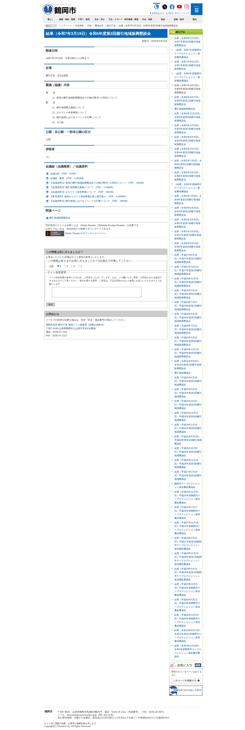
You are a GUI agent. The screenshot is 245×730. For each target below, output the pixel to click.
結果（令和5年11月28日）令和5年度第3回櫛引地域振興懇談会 (188, 117)
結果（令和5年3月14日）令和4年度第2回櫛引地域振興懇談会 (187, 152)
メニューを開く (196, 9)
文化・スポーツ (115, 19)
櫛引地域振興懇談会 (59, 217)
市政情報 (79, 25)
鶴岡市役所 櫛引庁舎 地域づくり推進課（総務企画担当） (76, 324)
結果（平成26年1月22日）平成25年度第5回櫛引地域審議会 (188, 428)
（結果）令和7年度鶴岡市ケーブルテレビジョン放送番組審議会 (187, 53)
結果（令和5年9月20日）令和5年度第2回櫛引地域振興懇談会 (187, 176)
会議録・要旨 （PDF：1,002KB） (68, 178)
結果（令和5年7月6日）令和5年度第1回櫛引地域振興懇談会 (188, 164)
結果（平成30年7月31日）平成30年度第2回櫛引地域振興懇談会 (188, 329)
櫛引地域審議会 (182, 372)
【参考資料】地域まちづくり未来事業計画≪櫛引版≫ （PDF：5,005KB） (89, 196)
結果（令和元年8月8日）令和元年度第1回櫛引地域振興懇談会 (187, 364)
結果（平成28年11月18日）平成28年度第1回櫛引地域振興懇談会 (188, 282)
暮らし (51, 19)
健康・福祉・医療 (67, 19)
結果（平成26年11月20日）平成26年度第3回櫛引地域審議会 (188, 463)
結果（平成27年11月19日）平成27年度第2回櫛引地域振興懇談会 (188, 270)
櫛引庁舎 (111, 25)
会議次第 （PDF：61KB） (64, 173)
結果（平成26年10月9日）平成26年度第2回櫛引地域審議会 (188, 452)
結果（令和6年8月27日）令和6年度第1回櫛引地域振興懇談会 (187, 101)
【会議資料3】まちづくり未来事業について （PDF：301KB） (82, 192)
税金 (163, 19)
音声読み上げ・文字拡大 (163, 13)
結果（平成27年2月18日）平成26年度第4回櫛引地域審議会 (188, 475)
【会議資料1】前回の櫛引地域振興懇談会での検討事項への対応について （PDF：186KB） (98, 182)
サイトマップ (183, 13)
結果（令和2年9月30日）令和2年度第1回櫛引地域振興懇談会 (187, 223)
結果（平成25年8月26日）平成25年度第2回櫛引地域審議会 (188, 393)
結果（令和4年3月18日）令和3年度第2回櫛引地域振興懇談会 (187, 129)
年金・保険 (147, 19)
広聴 (89, 25)
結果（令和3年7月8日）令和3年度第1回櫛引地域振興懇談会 (188, 199)
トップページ (65, 25)
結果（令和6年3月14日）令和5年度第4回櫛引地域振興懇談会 (187, 247)
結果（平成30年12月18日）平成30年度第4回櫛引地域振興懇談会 (188, 353)
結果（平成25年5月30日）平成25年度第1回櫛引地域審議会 (188, 381)
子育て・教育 (84, 19)
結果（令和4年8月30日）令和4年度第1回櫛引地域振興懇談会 (187, 140)
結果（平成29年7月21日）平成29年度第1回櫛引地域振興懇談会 (188, 306)
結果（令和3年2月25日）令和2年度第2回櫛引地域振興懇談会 (187, 211)
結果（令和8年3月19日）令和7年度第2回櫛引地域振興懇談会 (187, 42)
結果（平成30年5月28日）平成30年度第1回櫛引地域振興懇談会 (188, 317)
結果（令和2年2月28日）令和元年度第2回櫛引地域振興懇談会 (187, 235)
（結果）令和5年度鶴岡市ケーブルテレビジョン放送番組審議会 (187, 188)
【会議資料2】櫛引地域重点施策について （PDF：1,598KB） (82, 187)
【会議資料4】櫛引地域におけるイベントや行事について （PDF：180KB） (89, 201)
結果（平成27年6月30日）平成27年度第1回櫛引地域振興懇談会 (188, 258)
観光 (195, 19)
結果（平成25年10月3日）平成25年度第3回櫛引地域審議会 (188, 404)
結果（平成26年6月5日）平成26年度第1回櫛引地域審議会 (188, 440)
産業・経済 (179, 19)
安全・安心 (100, 19)
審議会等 (99, 25)
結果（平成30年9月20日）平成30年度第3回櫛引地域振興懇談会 (188, 341)
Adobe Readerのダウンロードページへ (85, 233)
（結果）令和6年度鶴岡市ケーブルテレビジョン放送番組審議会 (187, 77)
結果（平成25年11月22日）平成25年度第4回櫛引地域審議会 (188, 416)
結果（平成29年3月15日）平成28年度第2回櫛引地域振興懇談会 (188, 294)
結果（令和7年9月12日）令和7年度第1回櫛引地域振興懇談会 (187, 65)
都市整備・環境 (131, 19)
